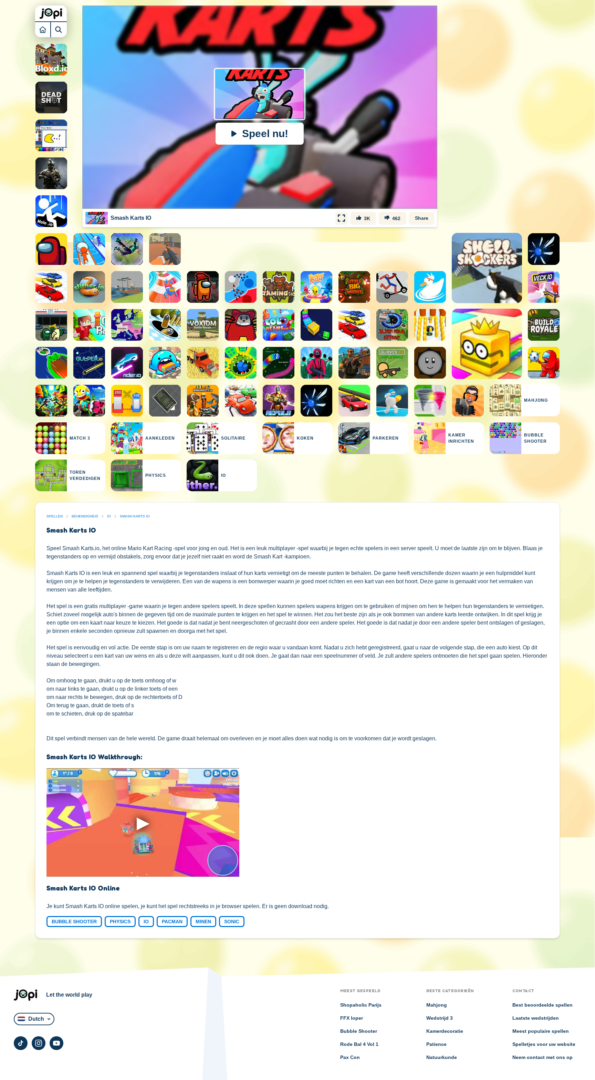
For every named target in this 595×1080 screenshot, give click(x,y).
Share (421, 218)
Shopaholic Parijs (361, 1005)
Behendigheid (85, 516)
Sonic (231, 921)
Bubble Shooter (74, 921)
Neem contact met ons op (542, 1057)
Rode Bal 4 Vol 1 (359, 1044)
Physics (120, 921)
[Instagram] (38, 1043)
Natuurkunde (441, 1057)
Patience (436, 1044)
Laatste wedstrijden (535, 1018)
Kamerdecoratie (444, 1031)
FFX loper (351, 1018)
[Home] (43, 29)
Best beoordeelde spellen (542, 1005)
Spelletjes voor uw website (543, 1044)
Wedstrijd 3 (439, 1018)
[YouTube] (56, 1043)
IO (109, 516)
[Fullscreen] (341, 218)
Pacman (172, 921)
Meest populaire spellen (540, 1031)
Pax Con (350, 1057)
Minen (203, 921)
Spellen (54, 516)
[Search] (59, 29)
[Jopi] (51, 13)
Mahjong (436, 1005)
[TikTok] (21, 1043)
